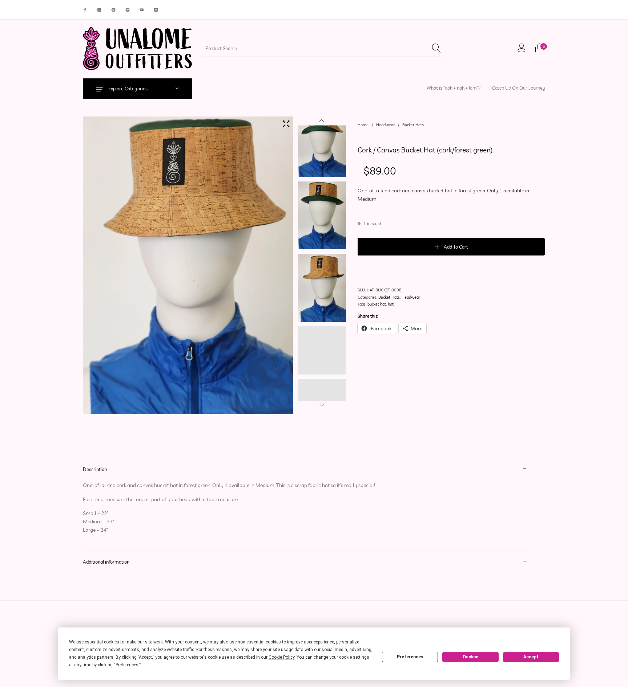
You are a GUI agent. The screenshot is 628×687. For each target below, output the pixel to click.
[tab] (307, 505)
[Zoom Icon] (286, 123)
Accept (531, 656)
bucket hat (376, 304)
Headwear (385, 124)
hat (391, 304)
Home (363, 124)
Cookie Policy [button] (281, 657)
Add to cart (456, 247)
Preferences (410, 656)
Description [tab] (95, 469)
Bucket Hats (413, 124)
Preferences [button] (127, 664)
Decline (470, 656)
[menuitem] (453, 88)
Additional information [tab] (106, 562)
